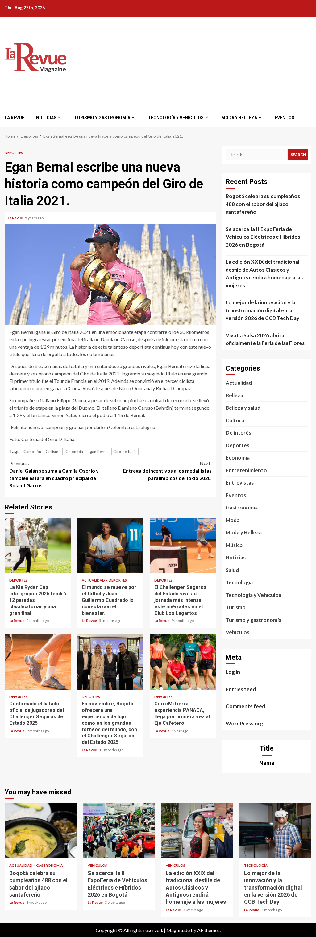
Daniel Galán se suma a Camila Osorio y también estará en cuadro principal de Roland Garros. (54, 474)
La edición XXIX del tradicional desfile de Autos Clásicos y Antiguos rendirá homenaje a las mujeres (264, 273)
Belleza (234, 395)
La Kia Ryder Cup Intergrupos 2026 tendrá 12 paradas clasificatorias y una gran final (38, 545)
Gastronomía (242, 507)
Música (234, 545)
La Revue (14, 117)
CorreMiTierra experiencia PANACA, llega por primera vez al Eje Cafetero (183, 662)
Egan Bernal (98, 451)
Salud (232, 570)
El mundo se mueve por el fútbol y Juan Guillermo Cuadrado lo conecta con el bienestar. (110, 545)
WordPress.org (244, 723)
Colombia (74, 451)
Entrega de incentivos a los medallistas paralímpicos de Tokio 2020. (167, 470)
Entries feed (241, 689)
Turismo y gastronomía (102, 117)
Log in (233, 672)
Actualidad (94, 580)
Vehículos (237, 632)
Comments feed (245, 706)
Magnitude (178, 930)
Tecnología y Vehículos (176, 117)
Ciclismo (53, 451)
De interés (238, 432)
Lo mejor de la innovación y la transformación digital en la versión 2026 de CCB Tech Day (262, 310)
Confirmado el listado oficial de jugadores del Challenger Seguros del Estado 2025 (38, 662)
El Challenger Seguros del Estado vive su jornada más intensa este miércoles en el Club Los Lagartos (183, 545)
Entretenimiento (246, 470)
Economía (238, 457)
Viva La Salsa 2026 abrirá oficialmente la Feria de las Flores (265, 339)
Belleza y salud (243, 407)
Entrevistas (240, 482)
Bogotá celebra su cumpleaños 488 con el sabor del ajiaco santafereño (263, 204)
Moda (232, 520)
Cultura (235, 420)
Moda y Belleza (239, 117)
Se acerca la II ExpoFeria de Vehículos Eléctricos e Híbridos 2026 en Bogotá (263, 237)
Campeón (32, 451)
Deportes (14, 152)
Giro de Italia (125, 451)
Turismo (236, 607)
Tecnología (239, 582)
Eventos (284, 117)
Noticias (46, 117)
